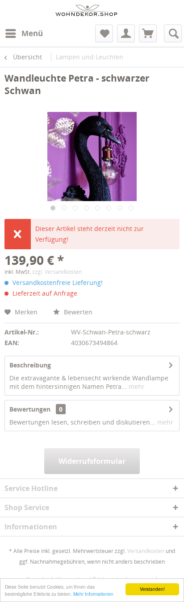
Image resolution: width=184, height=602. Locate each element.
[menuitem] (23, 33)
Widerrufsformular (92, 461)
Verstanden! (152, 589)
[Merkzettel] (104, 33)
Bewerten (77, 312)
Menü (32, 33)
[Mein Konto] (126, 33)
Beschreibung (30, 365)
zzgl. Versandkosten (57, 272)
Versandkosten (145, 551)
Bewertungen (29, 409)
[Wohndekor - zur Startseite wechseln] (86, 12)
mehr (136, 386)
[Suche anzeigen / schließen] (173, 33)
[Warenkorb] (148, 33)
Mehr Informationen (93, 593)
